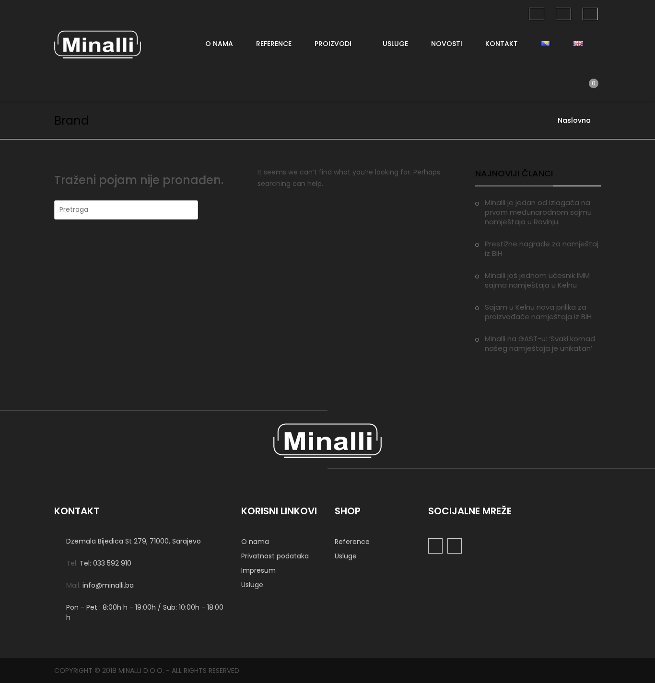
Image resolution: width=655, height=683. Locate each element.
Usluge (395, 43)
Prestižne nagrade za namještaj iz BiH (541, 248)
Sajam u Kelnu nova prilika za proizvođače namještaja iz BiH (538, 312)
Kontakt (501, 43)
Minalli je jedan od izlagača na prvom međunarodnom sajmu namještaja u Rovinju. (538, 212)
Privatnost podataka (275, 556)
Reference (274, 43)
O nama (219, 43)
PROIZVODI (333, 43)
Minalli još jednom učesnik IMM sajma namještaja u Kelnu (537, 280)
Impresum (258, 570)
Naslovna (574, 120)
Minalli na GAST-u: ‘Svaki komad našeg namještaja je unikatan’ (540, 343)
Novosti (446, 43)
